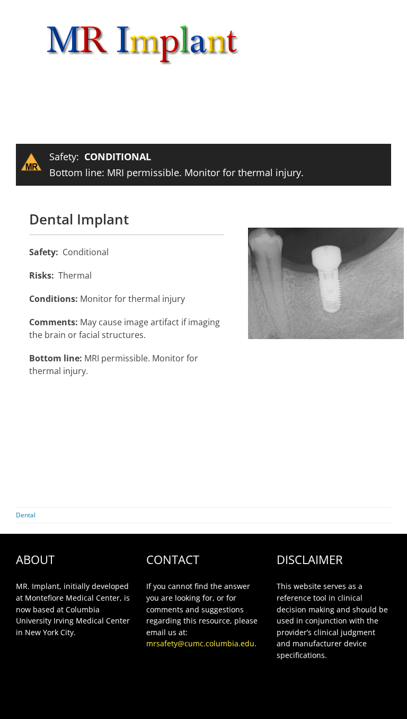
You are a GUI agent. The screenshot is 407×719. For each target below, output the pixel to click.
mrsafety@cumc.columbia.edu (200, 643)
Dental (26, 514)
